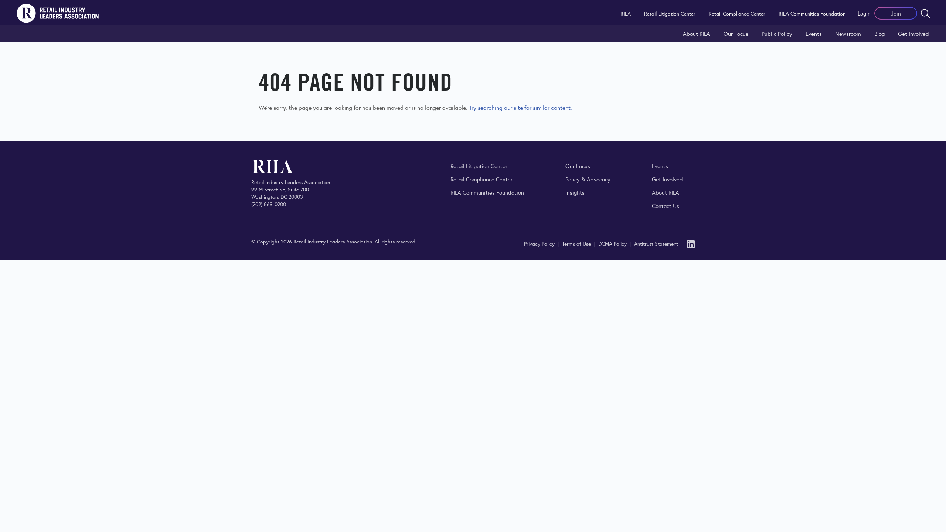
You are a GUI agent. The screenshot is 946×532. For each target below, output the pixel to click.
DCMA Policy (613, 243)
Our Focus (736, 33)
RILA (625, 13)
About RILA (696, 33)
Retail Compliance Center (737, 13)
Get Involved (913, 33)
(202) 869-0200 (268, 204)
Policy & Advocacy (587, 179)
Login (864, 13)
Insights (575, 192)
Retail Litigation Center (669, 13)
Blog (879, 33)
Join (896, 13)
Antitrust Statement (656, 243)
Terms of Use (577, 243)
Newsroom (848, 33)
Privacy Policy (540, 243)
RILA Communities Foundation (812, 13)
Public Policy (777, 33)
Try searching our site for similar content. (520, 107)
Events (814, 33)
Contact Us (665, 205)
